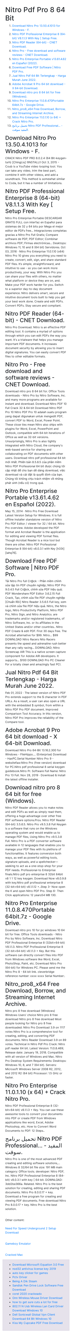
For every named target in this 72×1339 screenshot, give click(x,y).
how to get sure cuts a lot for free (34, 1302)
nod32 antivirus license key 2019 (34, 1268)
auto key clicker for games (30, 1273)
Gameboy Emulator (18, 1243)
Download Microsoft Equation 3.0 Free (38, 1264)
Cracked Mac (14, 1254)
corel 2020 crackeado (27, 1293)
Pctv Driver (19, 1277)
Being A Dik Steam (24, 1281)
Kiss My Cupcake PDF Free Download (37, 1323)
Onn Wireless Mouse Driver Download (37, 1298)
